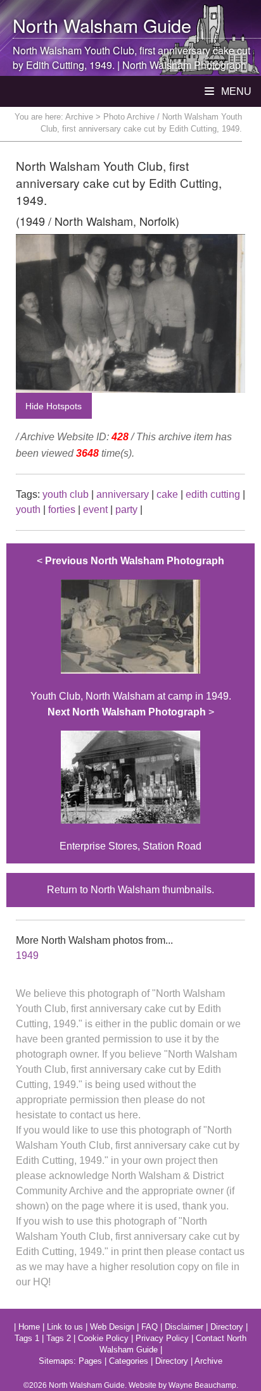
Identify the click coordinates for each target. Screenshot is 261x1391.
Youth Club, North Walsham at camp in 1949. (130, 628)
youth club (65, 494)
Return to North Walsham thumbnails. (130, 889)
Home (29, 1327)
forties (61, 509)
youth (28, 509)
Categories (128, 1361)
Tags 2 (58, 1338)
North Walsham (75, 25)
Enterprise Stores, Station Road (131, 779)
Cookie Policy (103, 1338)
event (95, 509)
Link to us (65, 1327)
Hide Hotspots (53, 406)
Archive (79, 116)
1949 (27, 955)
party (126, 509)
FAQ (149, 1327)
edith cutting (213, 494)
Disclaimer (184, 1327)
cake (167, 494)
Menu (235, 91)
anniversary (122, 494)
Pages (90, 1361)
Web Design (112, 1327)
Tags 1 (27, 1338)
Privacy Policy (162, 1338)
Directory (226, 1327)
